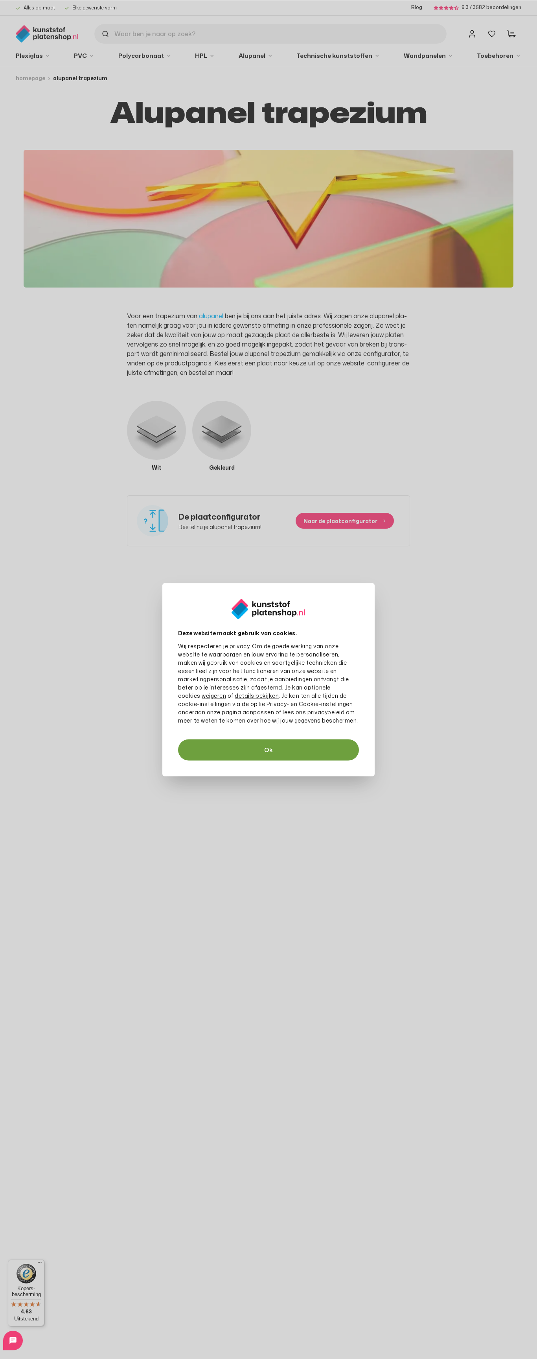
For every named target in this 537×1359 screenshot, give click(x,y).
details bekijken (257, 695)
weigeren (214, 695)
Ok (268, 749)
